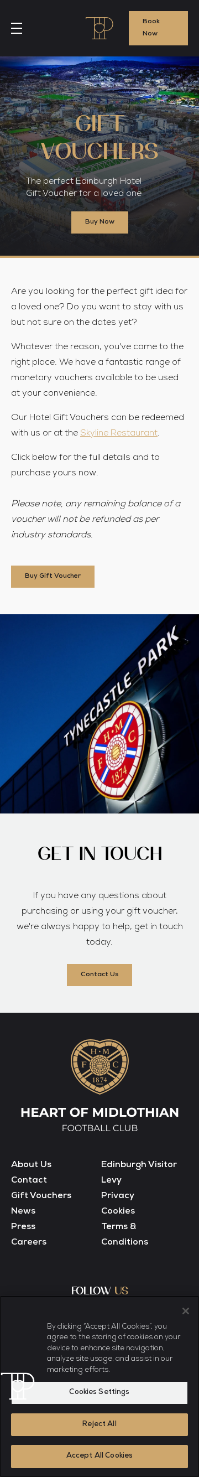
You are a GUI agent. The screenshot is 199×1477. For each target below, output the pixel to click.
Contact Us (99, 975)
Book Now (151, 28)
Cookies (118, 1211)
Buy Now (99, 222)
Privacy (117, 1196)
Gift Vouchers (41, 1196)
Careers (28, 1242)
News (23, 1211)
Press (23, 1227)
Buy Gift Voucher (53, 576)
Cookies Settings (99, 1392)
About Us (31, 1165)
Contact (29, 1181)
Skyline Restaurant (119, 433)
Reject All (99, 1424)
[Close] (186, 1311)
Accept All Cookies (99, 1456)
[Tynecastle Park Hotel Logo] (99, 28)
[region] (99, 1386)
